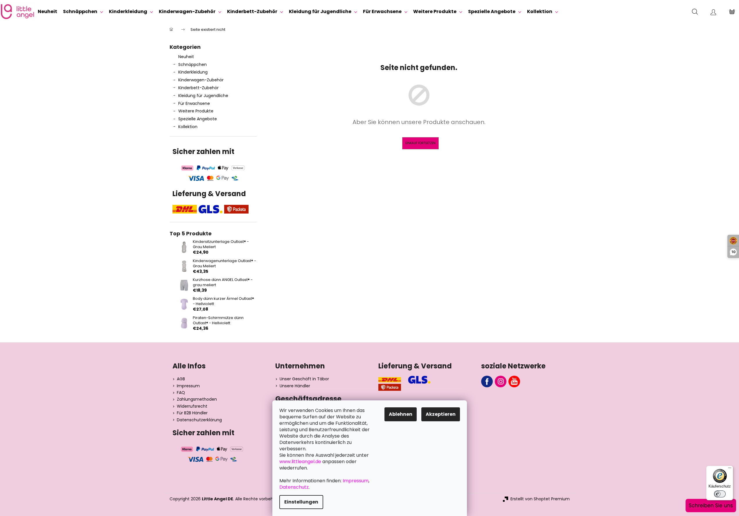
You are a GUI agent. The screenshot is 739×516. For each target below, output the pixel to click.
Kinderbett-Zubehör (198, 88)
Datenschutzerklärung (199, 420)
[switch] (720, 493)
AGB (181, 379)
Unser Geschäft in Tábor (304, 379)
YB (514, 381)
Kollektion (187, 127)
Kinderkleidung (193, 72)
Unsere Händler (295, 386)
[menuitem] (47, 11)
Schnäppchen (192, 64)
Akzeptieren (441, 414)
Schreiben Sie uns (711, 505)
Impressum (188, 386)
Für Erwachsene (194, 103)
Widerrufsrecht (192, 406)
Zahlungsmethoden (197, 399)
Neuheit (186, 57)
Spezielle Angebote (197, 119)
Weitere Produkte (195, 111)
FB (487, 381)
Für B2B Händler (192, 413)
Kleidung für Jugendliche (203, 95)
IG (500, 381)
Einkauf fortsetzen (420, 143)
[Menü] (729, 469)
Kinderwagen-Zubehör (201, 80)
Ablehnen (400, 414)
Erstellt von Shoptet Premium (540, 499)
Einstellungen (301, 502)
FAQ (181, 392)
